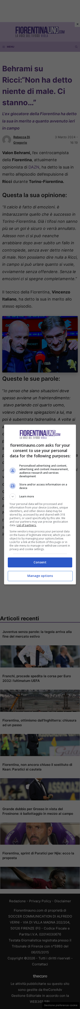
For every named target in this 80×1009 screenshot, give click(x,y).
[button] (40, 496)
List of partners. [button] (26, 525)
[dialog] (40, 504)
